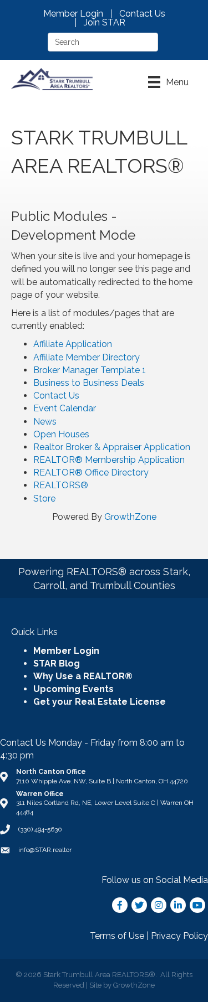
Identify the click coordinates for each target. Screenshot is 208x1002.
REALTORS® (60, 485)
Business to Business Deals (88, 383)
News (45, 421)
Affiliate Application (72, 344)
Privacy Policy (179, 936)
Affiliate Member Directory (86, 357)
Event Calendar (64, 408)
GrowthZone (130, 517)
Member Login (73, 13)
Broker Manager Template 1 (89, 370)
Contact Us (142, 13)
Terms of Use (117, 936)
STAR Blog (56, 663)
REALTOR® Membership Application (109, 459)
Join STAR (104, 22)
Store (44, 498)
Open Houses (61, 434)
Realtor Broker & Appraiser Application (111, 447)
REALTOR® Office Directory (91, 472)
